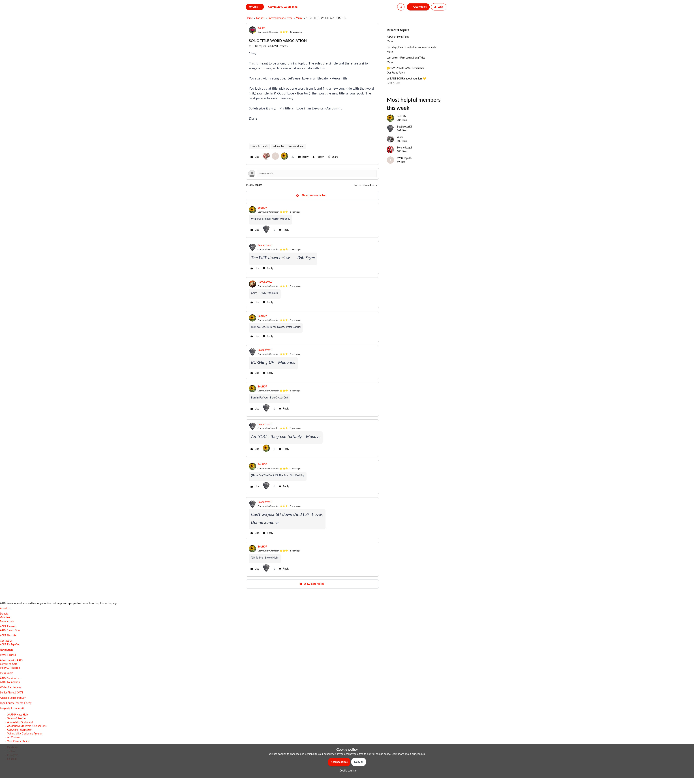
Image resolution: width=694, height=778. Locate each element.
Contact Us (6, 641)
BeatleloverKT (265, 245)
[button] (418, 6)
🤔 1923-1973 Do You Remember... (406, 68)
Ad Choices (13, 737)
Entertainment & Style (280, 18)
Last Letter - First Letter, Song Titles (406, 58)
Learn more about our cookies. (408, 754)
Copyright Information (19, 730)
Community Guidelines (282, 6)
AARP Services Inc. (10, 678)
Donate (4, 614)
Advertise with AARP (11, 660)
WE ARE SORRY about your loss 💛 (406, 78)
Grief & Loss (393, 83)
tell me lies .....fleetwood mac (288, 146)
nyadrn (261, 28)
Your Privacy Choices (18, 741)
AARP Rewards (8, 626)
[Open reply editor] (312, 173)
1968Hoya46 (404, 158)
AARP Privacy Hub (17, 715)
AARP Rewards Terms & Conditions (26, 726)
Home (249, 18)
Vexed (400, 137)
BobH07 (262, 208)
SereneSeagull (404, 147)
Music (299, 18)
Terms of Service (16, 718)
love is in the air (259, 146)
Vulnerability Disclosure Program (25, 733)
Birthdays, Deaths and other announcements (411, 47)
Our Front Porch (396, 73)
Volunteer (5, 617)
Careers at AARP (9, 664)
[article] (312, 220)
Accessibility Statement (20, 722)
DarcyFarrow (265, 282)
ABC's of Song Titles (398, 37)
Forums (260, 18)
